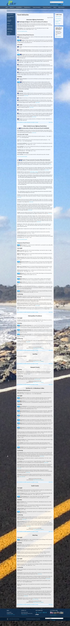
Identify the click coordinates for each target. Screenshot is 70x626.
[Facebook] (53, 4)
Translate (53, 620)
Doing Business (27, 7)
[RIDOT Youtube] (40, 612)
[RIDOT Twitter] (37, 612)
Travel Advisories (18, 10)
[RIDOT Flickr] (44, 612)
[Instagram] (57, 4)
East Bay (8, 23)
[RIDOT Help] (46, 612)
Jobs (60, 4)
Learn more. (26, 95)
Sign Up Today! (58, 36)
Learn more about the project (22, 31)
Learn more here (22, 476)
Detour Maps (58, 23)
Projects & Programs (47, 7)
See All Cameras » (53, 615)
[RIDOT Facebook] (38, 612)
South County (9, 31)
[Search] (62, 2)
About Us (11, 7)
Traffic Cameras (58, 16)
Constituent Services (24, 614)
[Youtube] (55, 4)
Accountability (18, 7)
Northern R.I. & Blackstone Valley (10, 29)
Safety (54, 7)
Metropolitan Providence (9, 21)
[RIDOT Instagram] (42, 612)
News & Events (61, 7)
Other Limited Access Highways (10, 17)
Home (7, 7)
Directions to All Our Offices (11, 614)
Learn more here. (38, 379)
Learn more (19, 197)
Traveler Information (36, 7)
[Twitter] (51, 4)
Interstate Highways (10, 14)
